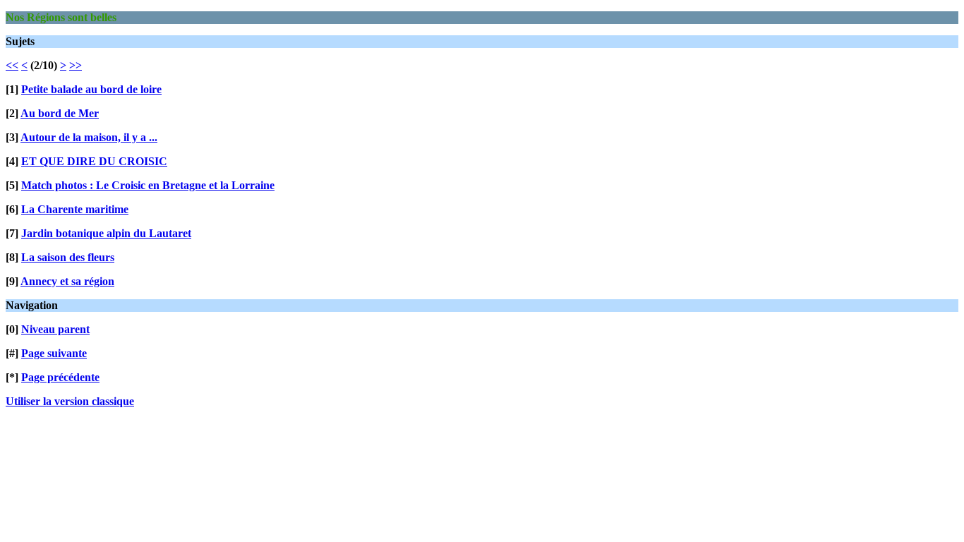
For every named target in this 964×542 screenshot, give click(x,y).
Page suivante (54, 353)
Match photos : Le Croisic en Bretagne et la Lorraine (148, 185)
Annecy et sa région (67, 281)
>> (75, 65)
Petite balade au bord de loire (91, 89)
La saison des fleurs (67, 257)
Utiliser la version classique (70, 401)
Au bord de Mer (59, 113)
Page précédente (60, 377)
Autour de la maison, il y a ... (88, 137)
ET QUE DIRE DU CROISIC (94, 161)
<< (12, 65)
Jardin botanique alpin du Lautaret (106, 233)
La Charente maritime (74, 209)
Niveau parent (55, 329)
